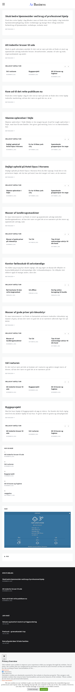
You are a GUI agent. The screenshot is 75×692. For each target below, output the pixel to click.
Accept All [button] (44, 689)
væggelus (8, 493)
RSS (7, 556)
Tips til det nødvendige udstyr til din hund (59, 241)
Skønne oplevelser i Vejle (19, 117)
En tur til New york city (36, 145)
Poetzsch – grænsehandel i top (13, 631)
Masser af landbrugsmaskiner (22, 212)
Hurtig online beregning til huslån (59, 291)
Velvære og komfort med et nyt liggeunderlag (19, 622)
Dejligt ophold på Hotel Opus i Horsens (14, 145)
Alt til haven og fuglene (57, 72)
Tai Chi (31, 239)
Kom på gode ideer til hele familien (15, 641)
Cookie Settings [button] (33, 689)
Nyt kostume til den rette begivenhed (14, 291)
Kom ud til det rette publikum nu (24, 91)
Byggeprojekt (34, 71)
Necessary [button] (5, 670)
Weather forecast (37, 546)
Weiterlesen (9, 29)
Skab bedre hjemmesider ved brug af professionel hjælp (36, 16)
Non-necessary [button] (7, 680)
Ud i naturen (11, 71)
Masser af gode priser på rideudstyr (14, 240)
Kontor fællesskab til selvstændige (25, 263)
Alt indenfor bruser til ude (20, 45)
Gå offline (32, 290)
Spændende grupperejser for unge (59, 145)
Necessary (7, 672)
